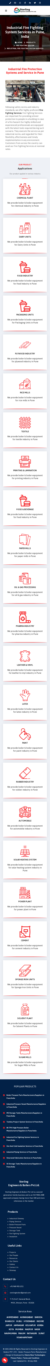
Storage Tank (14, 1231)
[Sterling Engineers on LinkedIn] (30, 3)
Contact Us (13, 1267)
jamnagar (19, 1325)
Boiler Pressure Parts (17, 1225)
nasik (37, 1329)
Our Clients (13, 1261)
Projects (12, 1252)
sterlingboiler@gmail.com (20, 1293)
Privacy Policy (16, 1358)
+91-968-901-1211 (16, 1286)
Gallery (12, 1264)
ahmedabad (12, 1317)
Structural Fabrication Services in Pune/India (24, 1158)
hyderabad (29, 1321)
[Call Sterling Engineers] (10, 3)
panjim (21, 1333)
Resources (13, 1258)
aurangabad (26, 1317)
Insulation (13, 1237)
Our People (13, 1255)
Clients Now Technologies (35, 1355)
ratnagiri (32, 1333)
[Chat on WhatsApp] (20, 3)
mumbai (19, 1329)
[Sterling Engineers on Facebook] (25, 3)
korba (40, 1325)
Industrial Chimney (16, 1218)
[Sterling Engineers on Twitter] (35, 3)
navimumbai (10, 1333)
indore (40, 1321)
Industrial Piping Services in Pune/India (22, 1152)
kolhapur (30, 1325)
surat (41, 1333)
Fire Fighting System (17, 1234)
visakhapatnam (24, 1337)
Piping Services (15, 1222)
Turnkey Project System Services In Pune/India (25, 1122)
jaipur (8, 1325)
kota (11, 1329)
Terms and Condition (31, 1358)
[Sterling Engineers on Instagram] (40, 3)
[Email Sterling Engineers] (15, 3)
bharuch (10, 1321)
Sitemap (12, 1270)
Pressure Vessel (15, 1228)
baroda (38, 1317)
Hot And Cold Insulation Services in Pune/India (25, 1146)
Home (19, 42)
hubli (19, 1321)
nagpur (29, 1329)
